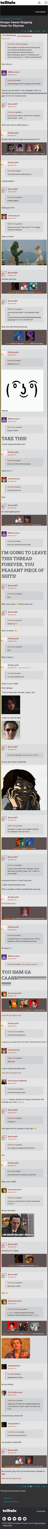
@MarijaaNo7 (11, 904)
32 (36, 31)
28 (25, 31)
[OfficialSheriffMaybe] (4, 1081)
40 (44, 31)
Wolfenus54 (11, 112)
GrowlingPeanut (24, 36)
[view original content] (30, 755)
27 (22, 31)
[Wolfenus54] (4, 133)
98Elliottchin (14, 72)
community (41, 1511)
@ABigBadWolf (7, 1251)
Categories (40, 12)
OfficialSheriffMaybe (14, 44)
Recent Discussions (11, 1502)
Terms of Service (39, 1523)
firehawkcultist (15, 993)
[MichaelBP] (4, 105)
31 (33, 31)
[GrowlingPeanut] (9, 35)
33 (39, 31)
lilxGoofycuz (14, 216)
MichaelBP (11, 80)
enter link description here (11, 1015)
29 (28, 31)
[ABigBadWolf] (4, 1366)
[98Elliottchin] (4, 73)
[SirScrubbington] (4, 1393)
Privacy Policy (7, 1525)
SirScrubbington (15, 1392)
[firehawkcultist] (4, 994)
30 (31, 31)
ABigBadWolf (14, 1366)
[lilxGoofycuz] (4, 216)
